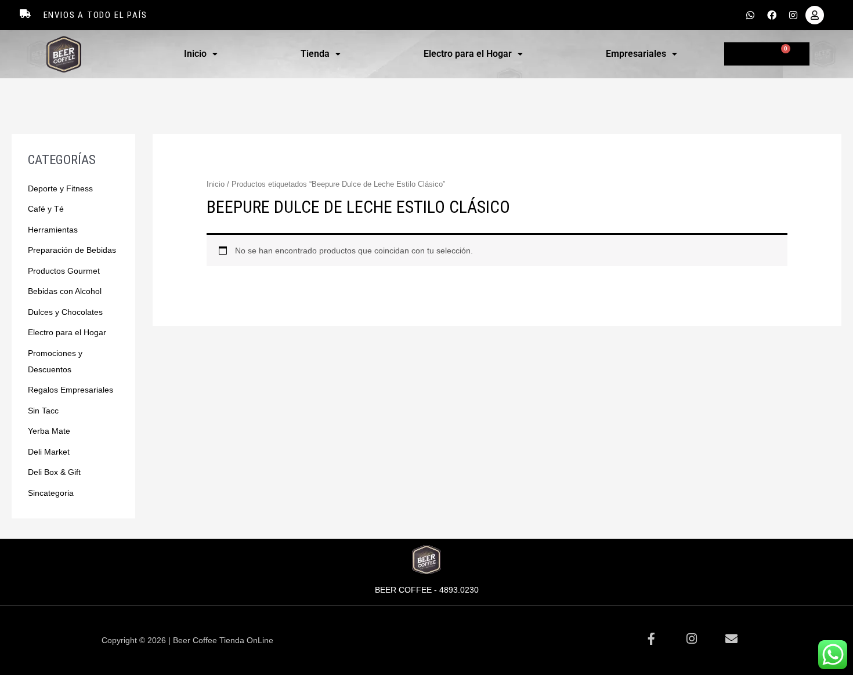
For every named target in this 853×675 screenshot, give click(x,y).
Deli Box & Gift (54, 472)
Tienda (315, 53)
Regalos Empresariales (70, 389)
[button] (201, 54)
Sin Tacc (43, 410)
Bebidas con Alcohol (65, 291)
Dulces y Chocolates (65, 312)
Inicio (195, 53)
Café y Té (46, 208)
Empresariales (636, 53)
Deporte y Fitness (60, 188)
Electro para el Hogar (468, 53)
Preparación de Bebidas (72, 250)
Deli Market (49, 451)
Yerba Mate (49, 431)
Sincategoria (51, 493)
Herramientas (53, 229)
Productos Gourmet (64, 270)
